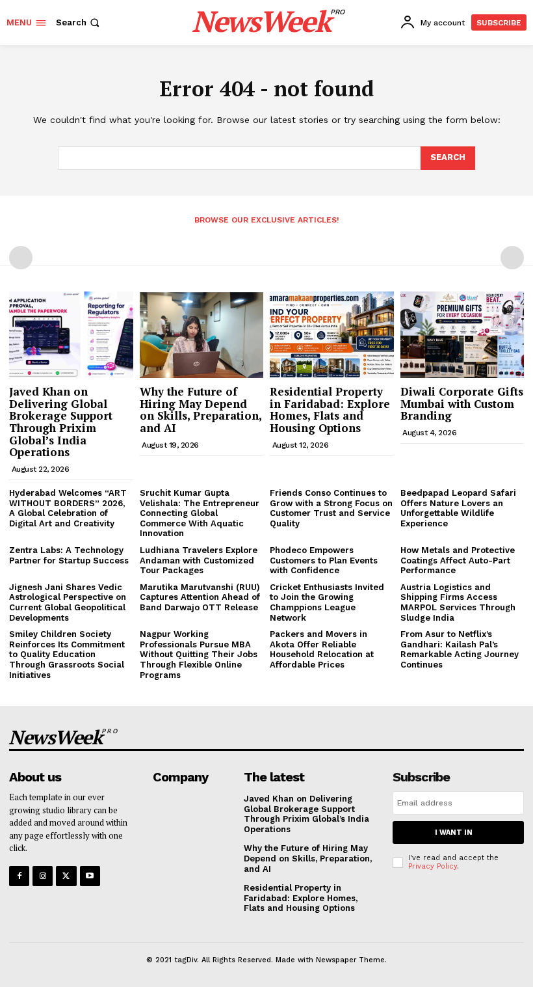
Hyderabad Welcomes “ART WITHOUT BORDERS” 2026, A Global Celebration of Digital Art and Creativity (68, 508)
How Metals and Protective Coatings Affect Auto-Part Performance (457, 560)
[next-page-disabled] (512, 257)
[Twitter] (66, 876)
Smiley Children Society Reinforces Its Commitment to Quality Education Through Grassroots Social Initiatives (67, 654)
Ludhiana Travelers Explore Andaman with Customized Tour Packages (198, 560)
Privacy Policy (432, 866)
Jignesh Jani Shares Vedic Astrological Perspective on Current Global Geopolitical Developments (67, 602)
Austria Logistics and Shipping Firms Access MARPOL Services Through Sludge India (457, 602)
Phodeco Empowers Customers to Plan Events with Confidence (324, 560)
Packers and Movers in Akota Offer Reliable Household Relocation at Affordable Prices (322, 649)
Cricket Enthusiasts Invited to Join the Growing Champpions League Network (327, 602)
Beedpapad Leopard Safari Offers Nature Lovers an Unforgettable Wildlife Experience (458, 508)
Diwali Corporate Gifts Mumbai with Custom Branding (461, 403)
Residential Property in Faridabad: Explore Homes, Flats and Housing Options (330, 409)
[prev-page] (20, 257)
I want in (454, 832)
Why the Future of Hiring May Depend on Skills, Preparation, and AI (201, 409)
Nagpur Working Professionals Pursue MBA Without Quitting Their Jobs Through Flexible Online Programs (198, 654)
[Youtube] (90, 876)
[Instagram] (42, 876)
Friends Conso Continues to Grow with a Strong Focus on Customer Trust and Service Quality (331, 508)
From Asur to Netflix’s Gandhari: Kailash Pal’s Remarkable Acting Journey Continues (459, 649)
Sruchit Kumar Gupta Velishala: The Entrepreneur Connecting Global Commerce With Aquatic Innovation (199, 513)
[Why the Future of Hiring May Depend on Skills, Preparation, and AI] (202, 334)
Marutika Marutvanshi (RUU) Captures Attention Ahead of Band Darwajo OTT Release (200, 597)
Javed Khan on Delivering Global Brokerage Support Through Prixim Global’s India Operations (60, 421)
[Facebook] (19, 876)
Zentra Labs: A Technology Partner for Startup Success (69, 555)
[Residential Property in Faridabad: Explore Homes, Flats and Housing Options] (332, 334)
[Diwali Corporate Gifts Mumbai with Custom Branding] (462, 334)
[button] (79, 22)
